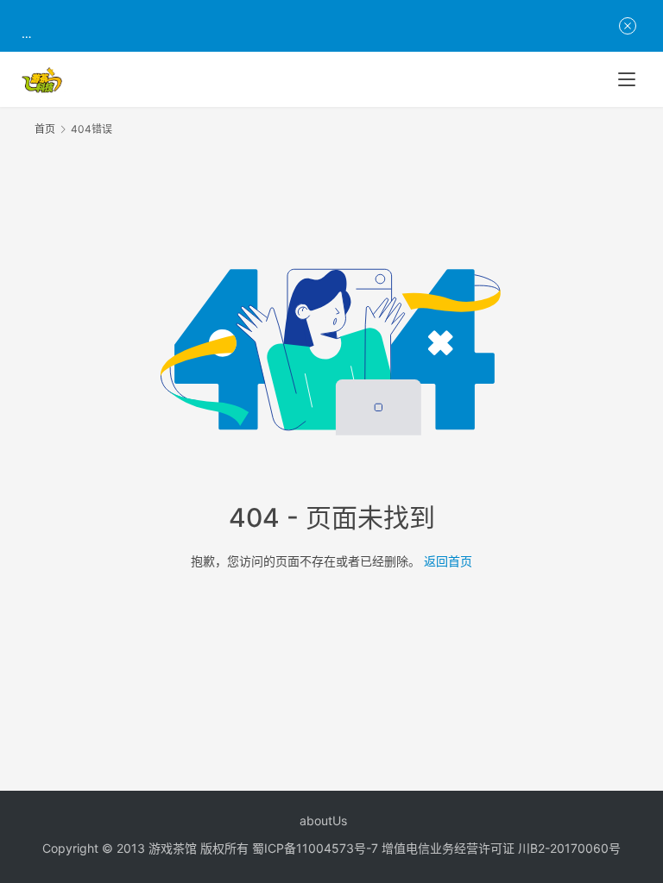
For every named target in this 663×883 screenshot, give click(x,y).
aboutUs (323, 820)
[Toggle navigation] (627, 79)
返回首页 (448, 561)
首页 (45, 128)
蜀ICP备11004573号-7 (315, 848)
